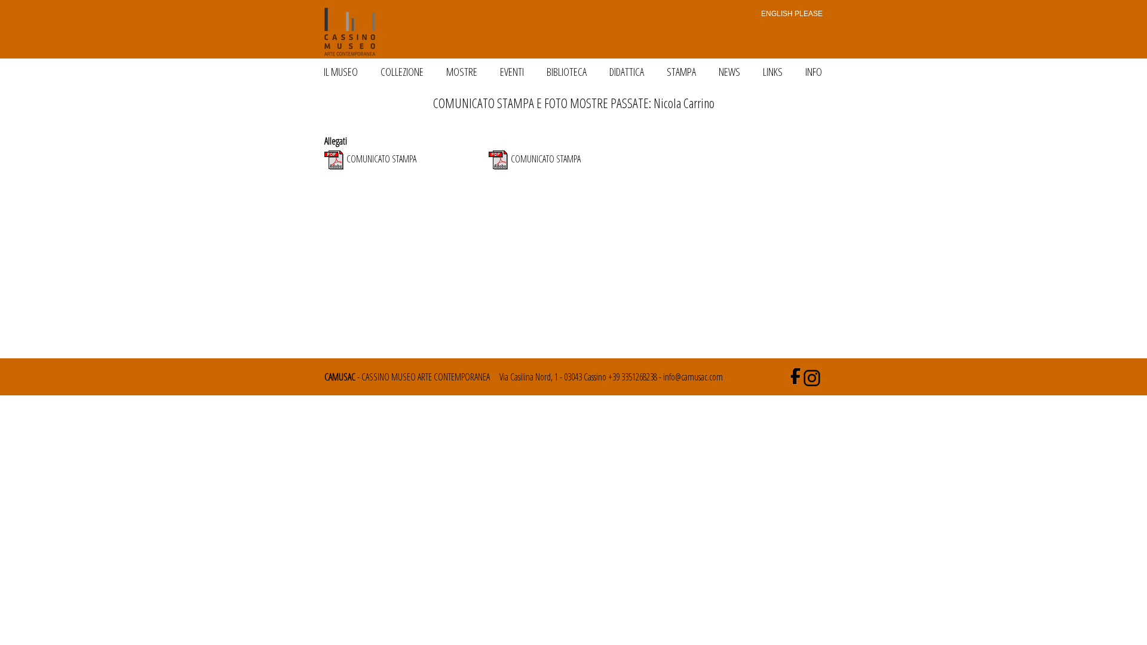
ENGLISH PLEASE (790, 14)
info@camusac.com (693, 376)
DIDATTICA (626, 71)
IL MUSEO (341, 71)
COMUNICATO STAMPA (381, 158)
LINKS (773, 71)
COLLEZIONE (402, 71)
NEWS (729, 71)
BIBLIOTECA (567, 71)
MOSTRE (461, 71)
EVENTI (512, 71)
